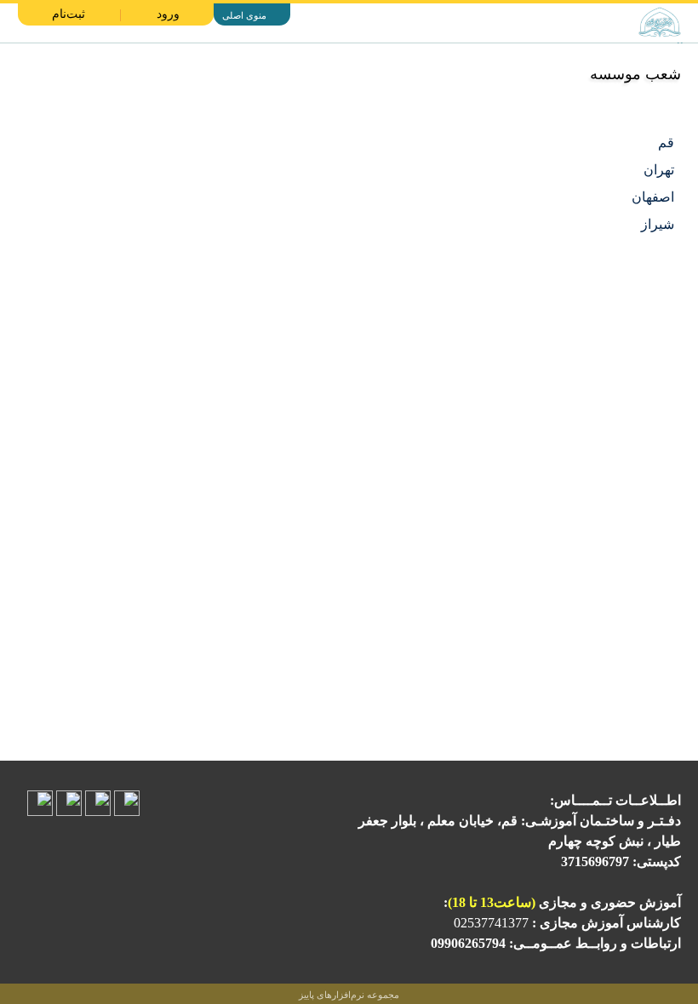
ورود (168, 13)
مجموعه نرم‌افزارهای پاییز (349, 995)
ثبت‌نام (68, 13)
